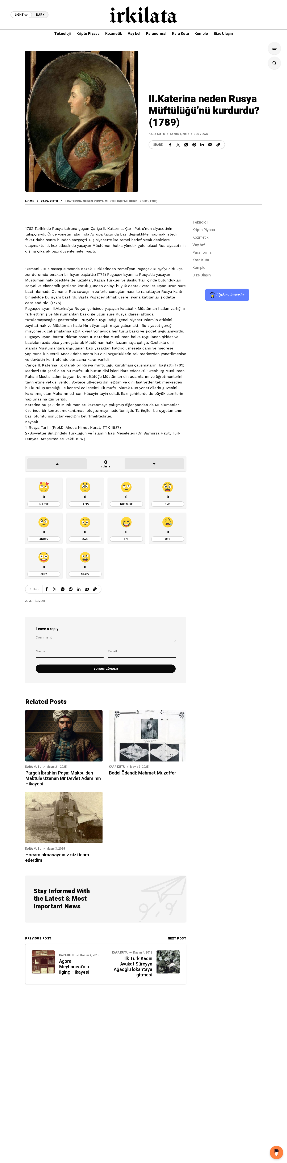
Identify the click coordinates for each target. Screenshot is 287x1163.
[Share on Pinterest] (194, 145)
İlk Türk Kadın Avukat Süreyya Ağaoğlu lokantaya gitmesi (133, 966)
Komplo (198, 268)
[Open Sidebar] (274, 48)
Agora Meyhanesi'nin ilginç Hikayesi (74, 967)
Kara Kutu (157, 134)
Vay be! (198, 245)
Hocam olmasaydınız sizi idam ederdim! (57, 858)
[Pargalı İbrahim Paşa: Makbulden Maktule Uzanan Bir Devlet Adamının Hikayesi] (64, 735)
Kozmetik (200, 237)
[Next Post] (168, 961)
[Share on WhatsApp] (186, 145)
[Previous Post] (43, 961)
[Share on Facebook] (170, 145)
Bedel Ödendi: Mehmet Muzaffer (142, 773)
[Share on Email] (210, 145)
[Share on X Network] (178, 145)
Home (29, 201)
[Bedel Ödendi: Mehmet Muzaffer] (147, 735)
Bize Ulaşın (201, 275)
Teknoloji (200, 222)
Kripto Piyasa (203, 230)
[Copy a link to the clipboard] (218, 145)
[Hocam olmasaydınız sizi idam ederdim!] (64, 817)
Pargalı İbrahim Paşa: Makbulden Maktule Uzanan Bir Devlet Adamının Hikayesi (63, 778)
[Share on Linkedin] (202, 145)
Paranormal (202, 252)
